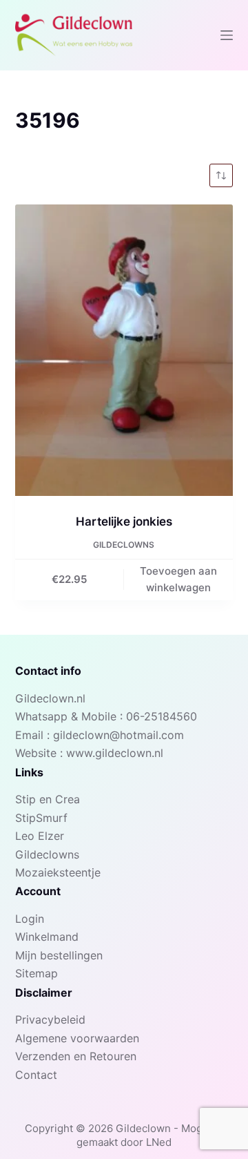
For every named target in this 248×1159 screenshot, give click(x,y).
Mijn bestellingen (59, 955)
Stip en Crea (47, 799)
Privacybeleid (50, 1019)
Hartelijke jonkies (124, 521)
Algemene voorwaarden (77, 1038)
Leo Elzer (39, 836)
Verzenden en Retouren (75, 1056)
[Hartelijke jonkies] (124, 350)
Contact (36, 1075)
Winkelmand (47, 937)
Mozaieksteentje (58, 872)
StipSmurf (41, 818)
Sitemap (36, 973)
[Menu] (226, 35)
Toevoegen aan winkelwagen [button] (178, 579)
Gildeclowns (123, 544)
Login (29, 919)
